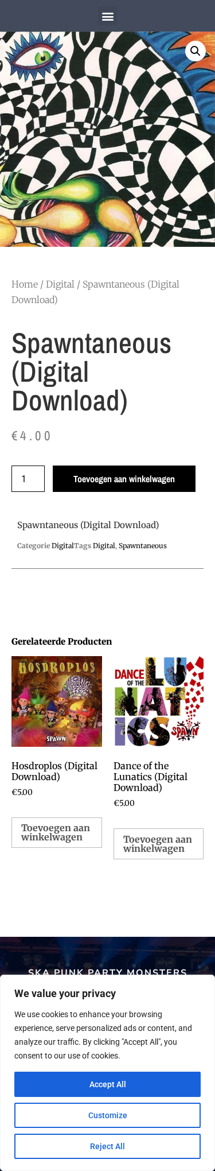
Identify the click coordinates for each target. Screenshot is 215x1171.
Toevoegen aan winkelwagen (124, 478)
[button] (107, 15)
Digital (60, 284)
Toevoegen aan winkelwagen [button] (55, 832)
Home (24, 284)
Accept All (107, 1084)
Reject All (107, 1146)
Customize (107, 1115)
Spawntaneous (143, 545)
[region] (107, 1073)
